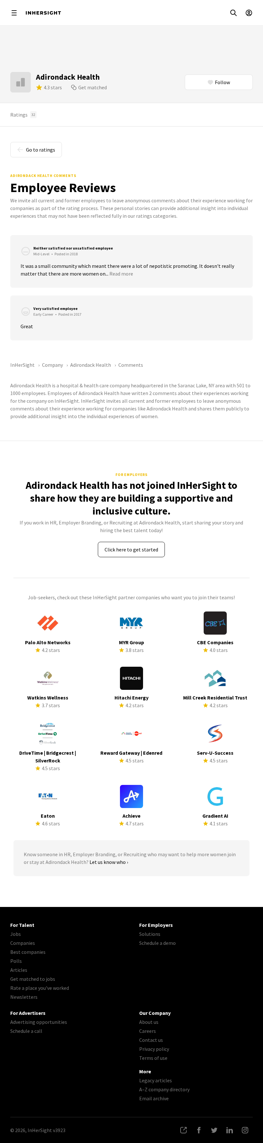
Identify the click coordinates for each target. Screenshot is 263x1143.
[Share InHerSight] (183, 1130)
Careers (147, 1031)
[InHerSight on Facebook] (199, 1130)
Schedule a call (26, 1031)
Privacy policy (154, 1049)
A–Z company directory (164, 1089)
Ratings (22, 114)
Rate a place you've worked (39, 988)
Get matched (92, 87)
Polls (16, 961)
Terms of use (153, 1058)
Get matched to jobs (32, 979)
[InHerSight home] (43, 13)
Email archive (154, 1098)
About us (148, 1022)
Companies (22, 943)
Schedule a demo (157, 943)
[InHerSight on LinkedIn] (229, 1130)
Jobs (15, 934)
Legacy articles (155, 1080)
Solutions (149, 934)
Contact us (151, 1040)
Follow (222, 82)
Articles (18, 970)
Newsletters (24, 997)
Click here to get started (131, 549)
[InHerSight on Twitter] (214, 1130)
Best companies (28, 952)
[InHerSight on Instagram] (245, 1130)
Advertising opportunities (38, 1022)
